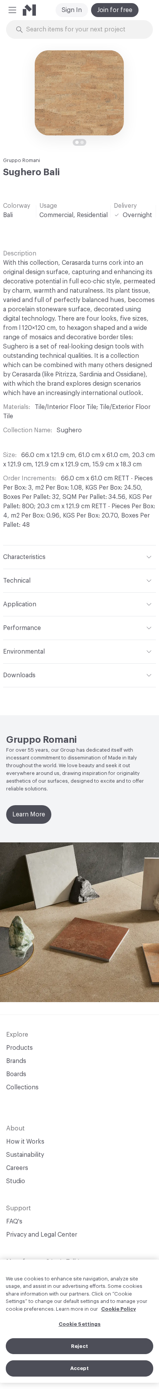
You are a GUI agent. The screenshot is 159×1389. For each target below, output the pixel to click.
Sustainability (25, 1155)
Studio (15, 1181)
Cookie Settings (80, 1324)
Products (19, 1048)
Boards (16, 1074)
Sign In (72, 10)
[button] (12, 10)
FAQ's (14, 1221)
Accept (79, 1368)
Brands (16, 1061)
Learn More (28, 814)
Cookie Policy (118, 1308)
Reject (79, 1346)
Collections (22, 1087)
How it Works (25, 1142)
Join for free (114, 10)
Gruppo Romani (21, 160)
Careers (17, 1168)
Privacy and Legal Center (41, 1235)
